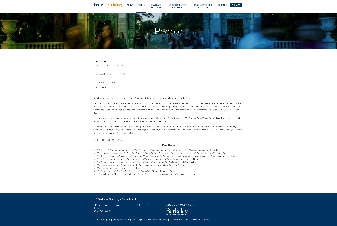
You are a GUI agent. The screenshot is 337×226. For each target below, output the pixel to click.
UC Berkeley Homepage (156, 220)
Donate (236, 5)
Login (139, 220)
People (141, 5)
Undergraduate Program (177, 6)
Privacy (206, 220)
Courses (222, 5)
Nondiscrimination (192, 220)
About (130, 5)
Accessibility (176, 220)
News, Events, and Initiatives (202, 6)
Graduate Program (156, 6)
